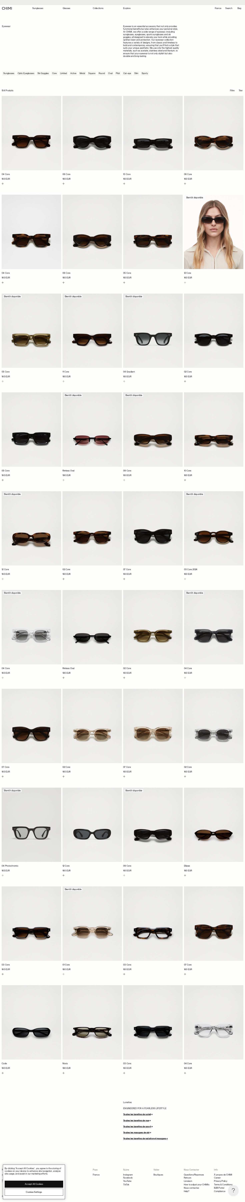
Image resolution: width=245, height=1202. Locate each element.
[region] (34, 1181)
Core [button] (54, 73)
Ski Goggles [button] (43, 73)
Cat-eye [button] (127, 73)
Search (228, 8)
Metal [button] (82, 73)
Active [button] (73, 73)
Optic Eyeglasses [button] (26, 73)
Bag (239, 8)
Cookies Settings (34, 1192)
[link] (31, 138)
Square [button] (91, 73)
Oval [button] (110, 73)
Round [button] (102, 73)
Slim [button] (136, 73)
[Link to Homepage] (7, 8)
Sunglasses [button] (37, 8)
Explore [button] (126, 8)
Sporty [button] (145, 73)
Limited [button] (63, 73)
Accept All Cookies (34, 1184)
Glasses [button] (66, 8)
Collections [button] (98, 8)
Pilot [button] (118, 73)
